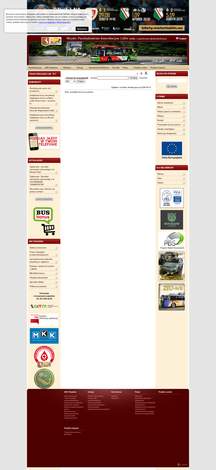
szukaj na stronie (166, 73)
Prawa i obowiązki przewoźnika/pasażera (39, 253)
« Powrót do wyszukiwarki (76, 77)
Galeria (160, 182)
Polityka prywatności (38, 286)
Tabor (159, 178)
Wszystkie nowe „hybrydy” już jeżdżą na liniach (42, 190)
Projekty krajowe (157, 67)
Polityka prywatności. (47, 22)
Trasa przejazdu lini (42, 73)
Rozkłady (114, 396)
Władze (160, 115)
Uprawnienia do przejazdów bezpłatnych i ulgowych (41, 260)
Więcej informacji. (64, 22)
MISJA (160, 107)
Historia (160, 173)
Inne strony (116, 392)
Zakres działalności (165, 102)
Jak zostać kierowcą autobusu (144, 411)
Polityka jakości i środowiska (169, 111)
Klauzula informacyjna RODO (144, 413)
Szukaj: (94, 77)
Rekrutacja (138, 396)
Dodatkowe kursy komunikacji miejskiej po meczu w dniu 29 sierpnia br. (42, 117)
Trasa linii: (143, 77)
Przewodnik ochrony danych (169, 124)
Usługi (79, 67)
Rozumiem (82, 29)
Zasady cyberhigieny (165, 129)
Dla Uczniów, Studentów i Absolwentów (143, 399)
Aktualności (115, 398)
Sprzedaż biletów (37, 282)
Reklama (66, 67)
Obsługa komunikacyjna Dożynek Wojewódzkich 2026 (42, 109)
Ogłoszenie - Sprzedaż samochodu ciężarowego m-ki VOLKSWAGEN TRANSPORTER (42, 180)
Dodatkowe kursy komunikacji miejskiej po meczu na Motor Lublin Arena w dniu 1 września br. (42, 99)
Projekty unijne (140, 67)
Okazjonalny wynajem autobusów (98, 409)
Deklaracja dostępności (167, 133)
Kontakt (115, 67)
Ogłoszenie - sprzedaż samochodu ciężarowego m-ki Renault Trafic (42, 169)
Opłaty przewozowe (38, 247)
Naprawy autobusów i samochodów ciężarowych (96, 404)
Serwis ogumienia (93, 407)
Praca (124, 67)
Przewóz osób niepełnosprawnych (94, 399)
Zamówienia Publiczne (99, 67)
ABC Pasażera (50, 67)
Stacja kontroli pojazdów (95, 396)
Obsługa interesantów (39, 277)
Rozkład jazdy (35, 67)
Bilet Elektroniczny (37, 273)
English (182, 38)
